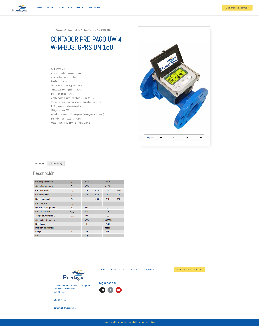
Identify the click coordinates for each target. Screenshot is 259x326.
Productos (54, 7)
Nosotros (74, 7)
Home (39, 7)
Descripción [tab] (39, 163)
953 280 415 (60, 300)
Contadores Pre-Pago (64, 30)
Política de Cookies (146, 322)
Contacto (94, 7)
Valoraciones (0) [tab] (55, 163)
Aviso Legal (109, 322)
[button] (237, 8)
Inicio (52, 30)
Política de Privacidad (126, 322)
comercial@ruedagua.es (65, 308)
